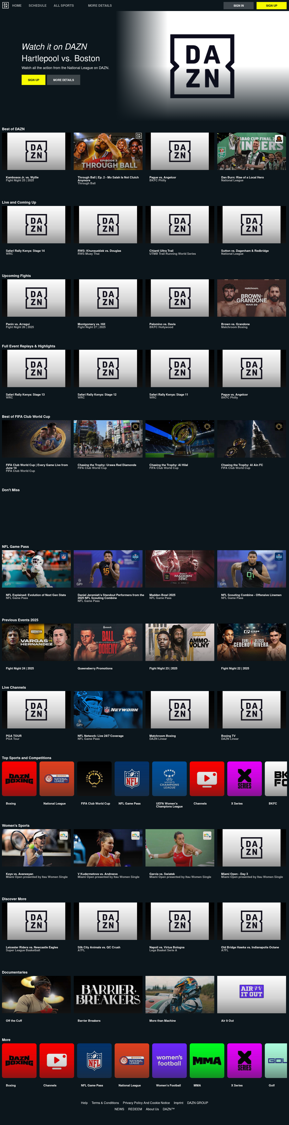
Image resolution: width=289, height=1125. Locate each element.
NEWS (119, 1109)
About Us (152, 1109)
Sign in (239, 5)
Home (17, 5)
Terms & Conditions (105, 1102)
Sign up (271, 5)
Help (84, 1102)
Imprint (178, 1102)
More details (100, 5)
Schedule (38, 5)
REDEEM (135, 1109)
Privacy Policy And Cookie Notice (146, 1102)
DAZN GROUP (197, 1102)
